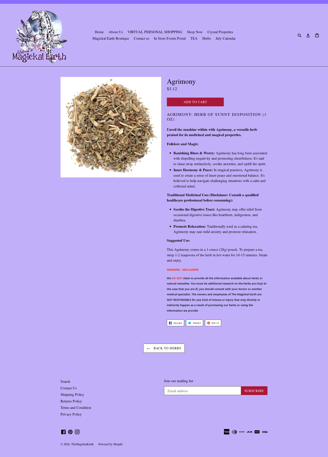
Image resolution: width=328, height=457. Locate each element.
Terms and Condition (76, 407)
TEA (194, 38)
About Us (116, 31)
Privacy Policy (71, 414)
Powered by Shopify (110, 444)
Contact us (141, 38)
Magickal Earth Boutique (110, 38)
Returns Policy (71, 401)
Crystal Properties (220, 31)
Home (99, 31)
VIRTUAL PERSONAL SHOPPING (155, 31)
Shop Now (195, 31)
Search (65, 381)
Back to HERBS (167, 348)
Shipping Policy (72, 394)
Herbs (206, 38)
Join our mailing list (178, 381)
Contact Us (69, 388)
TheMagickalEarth (82, 444)
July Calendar (226, 38)
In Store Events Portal (170, 38)
